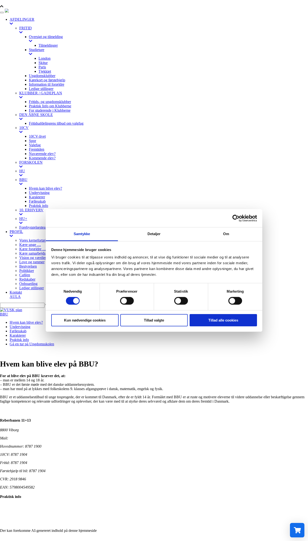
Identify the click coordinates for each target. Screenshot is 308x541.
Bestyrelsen (28, 266)
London (44, 58)
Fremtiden (36, 149)
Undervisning (39, 193)
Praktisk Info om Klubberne (50, 106)
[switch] (127, 301)
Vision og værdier (32, 258)
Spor (32, 141)
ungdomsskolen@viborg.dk (30, 438)
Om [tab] (226, 234)
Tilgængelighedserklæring (19, 506)
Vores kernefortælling (35, 240)
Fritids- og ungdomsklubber (50, 102)
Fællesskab (37, 201)
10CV (24, 128)
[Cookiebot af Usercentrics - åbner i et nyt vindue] (236, 218)
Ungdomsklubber (42, 76)
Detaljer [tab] (154, 234)
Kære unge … (30, 245)
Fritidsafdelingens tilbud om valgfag (56, 123)
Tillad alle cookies (223, 320)
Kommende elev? (42, 158)
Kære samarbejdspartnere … (41, 253)
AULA (15, 297)
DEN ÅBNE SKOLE (36, 115)
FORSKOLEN (31, 162)
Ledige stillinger (41, 89)
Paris (42, 67)
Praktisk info (38, 206)
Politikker (26, 271)
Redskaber (27, 279)
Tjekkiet (44, 71)
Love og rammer (32, 262)
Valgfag (35, 145)
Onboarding (28, 284)
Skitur (43, 63)
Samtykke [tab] (82, 234)
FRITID (25, 28)
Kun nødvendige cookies (85, 320)
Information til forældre (46, 84)
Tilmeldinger (48, 45)
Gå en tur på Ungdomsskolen (32, 344)
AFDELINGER (22, 19)
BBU (23, 180)
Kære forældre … (32, 249)
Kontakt (16, 292)
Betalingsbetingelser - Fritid (21, 522)
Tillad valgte (154, 320)
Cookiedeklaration (14, 514)
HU (22, 171)
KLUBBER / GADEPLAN (40, 93)
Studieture (36, 50)
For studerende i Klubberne (50, 110)
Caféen (24, 275)
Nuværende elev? (42, 154)
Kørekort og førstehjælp (47, 80)
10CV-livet (37, 136)
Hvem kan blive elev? (45, 188)
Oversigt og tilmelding (46, 37)
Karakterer (37, 197)
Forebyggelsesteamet (35, 227)
